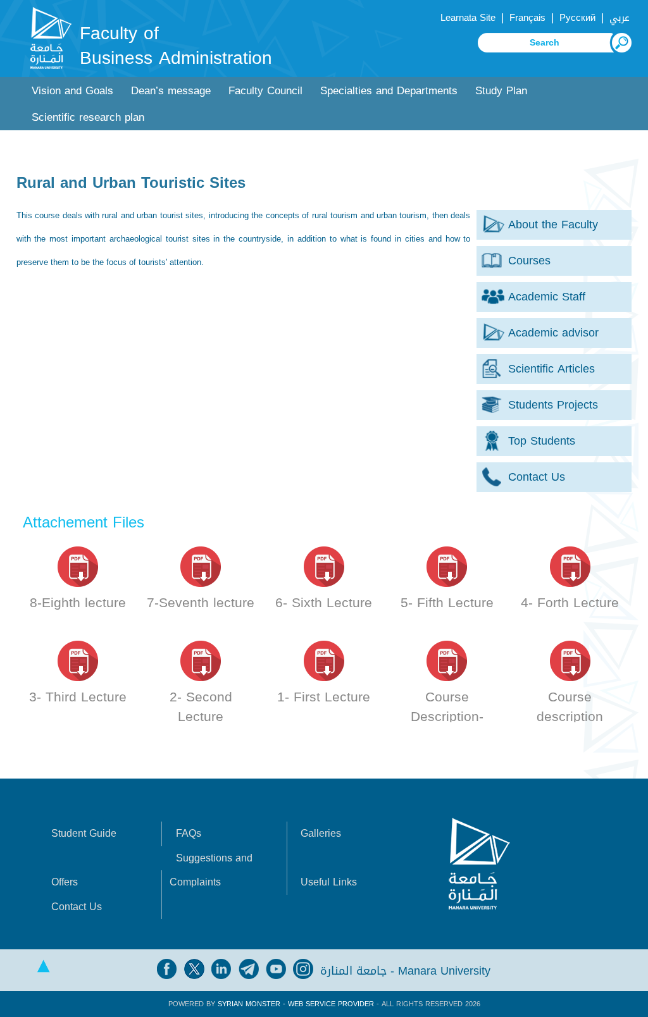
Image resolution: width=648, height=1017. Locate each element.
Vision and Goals (72, 90)
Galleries (321, 833)
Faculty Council (265, 90)
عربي (619, 18)
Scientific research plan (88, 117)
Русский (577, 18)
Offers (64, 882)
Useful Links (329, 882)
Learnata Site (467, 18)
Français (527, 18)
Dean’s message (171, 90)
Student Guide (83, 833)
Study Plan (501, 90)
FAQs (188, 833)
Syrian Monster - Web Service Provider (296, 1004)
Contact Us (76, 906)
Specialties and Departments (389, 90)
